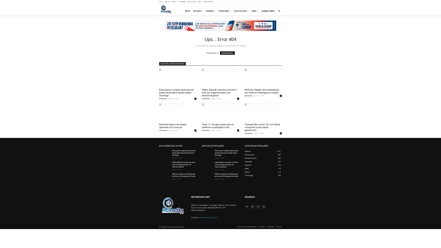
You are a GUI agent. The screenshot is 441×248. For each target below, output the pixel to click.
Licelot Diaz (163, 98)
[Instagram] (252, 206)
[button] (279, 11)
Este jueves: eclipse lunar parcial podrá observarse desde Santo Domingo (176, 92)
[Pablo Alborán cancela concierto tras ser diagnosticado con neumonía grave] (220, 78)
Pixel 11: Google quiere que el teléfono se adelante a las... (217, 126)
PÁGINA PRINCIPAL (227, 53)
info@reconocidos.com (208, 217)
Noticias (167, 1)
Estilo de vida (192, 1)
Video (199, 1)
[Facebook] (247, 206)
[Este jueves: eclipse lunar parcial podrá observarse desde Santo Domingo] (177, 78)
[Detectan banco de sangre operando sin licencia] (177, 112)
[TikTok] (258, 206)
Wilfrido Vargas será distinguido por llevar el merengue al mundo (262, 91)
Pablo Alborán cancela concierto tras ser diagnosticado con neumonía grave (219, 92)
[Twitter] (264, 206)
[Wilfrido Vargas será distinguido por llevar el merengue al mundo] (263, 78)
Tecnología (182, 1)
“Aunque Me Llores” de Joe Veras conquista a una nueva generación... (262, 127)
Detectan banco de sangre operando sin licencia (173, 126)
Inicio (161, 1)
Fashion (174, 1)
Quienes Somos (208, 1)
